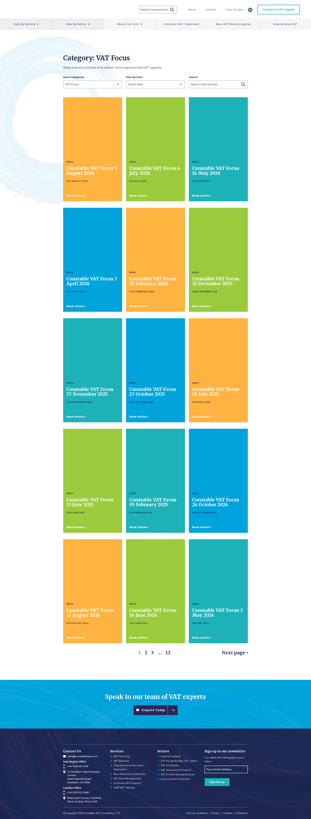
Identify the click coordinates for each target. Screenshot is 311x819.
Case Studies (234, 9)
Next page (233, 653)
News (192, 9)
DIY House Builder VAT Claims (179, 760)
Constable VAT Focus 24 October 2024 (215, 502)
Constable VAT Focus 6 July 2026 (154, 170)
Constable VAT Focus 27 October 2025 (152, 391)
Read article (74, 195)
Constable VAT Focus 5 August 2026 (91, 170)
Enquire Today (153, 710)
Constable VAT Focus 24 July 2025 (215, 391)
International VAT (285, 24)
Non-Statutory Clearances (129, 773)
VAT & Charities (170, 765)
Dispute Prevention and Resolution (128, 767)
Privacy (215, 813)
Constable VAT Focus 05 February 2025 (152, 502)
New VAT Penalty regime (233, 24)
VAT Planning (122, 756)
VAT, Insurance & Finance (176, 769)
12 (168, 653)
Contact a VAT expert (278, 9)
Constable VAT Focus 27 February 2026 (152, 281)
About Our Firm (128, 24)
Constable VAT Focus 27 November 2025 (89, 391)
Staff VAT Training (124, 787)
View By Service (24, 24)
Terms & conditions (197, 813)
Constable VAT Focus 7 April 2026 (91, 281)
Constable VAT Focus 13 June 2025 (89, 502)
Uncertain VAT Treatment (181, 24)
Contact (210, 9)
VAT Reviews (121, 760)
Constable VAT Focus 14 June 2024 (152, 612)
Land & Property (171, 756)
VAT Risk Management (127, 778)
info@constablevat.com (83, 756)
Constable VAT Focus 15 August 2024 (89, 612)
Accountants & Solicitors (175, 778)
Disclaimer (242, 813)
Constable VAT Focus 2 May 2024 (217, 612)
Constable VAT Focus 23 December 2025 (215, 281)
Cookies (227, 813)
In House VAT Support (127, 783)
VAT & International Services (178, 774)
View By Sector (76, 24)
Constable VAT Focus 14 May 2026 (215, 170)
